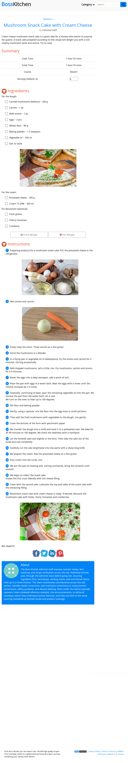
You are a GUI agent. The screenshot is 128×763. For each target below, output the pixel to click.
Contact (120, 754)
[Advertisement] (48, 639)
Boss (16, 3)
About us (111, 754)
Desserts (47, 18)
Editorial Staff (40, 565)
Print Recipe (30, 234)
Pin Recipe (68, 234)
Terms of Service (109, 751)
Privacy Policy (94, 751)
